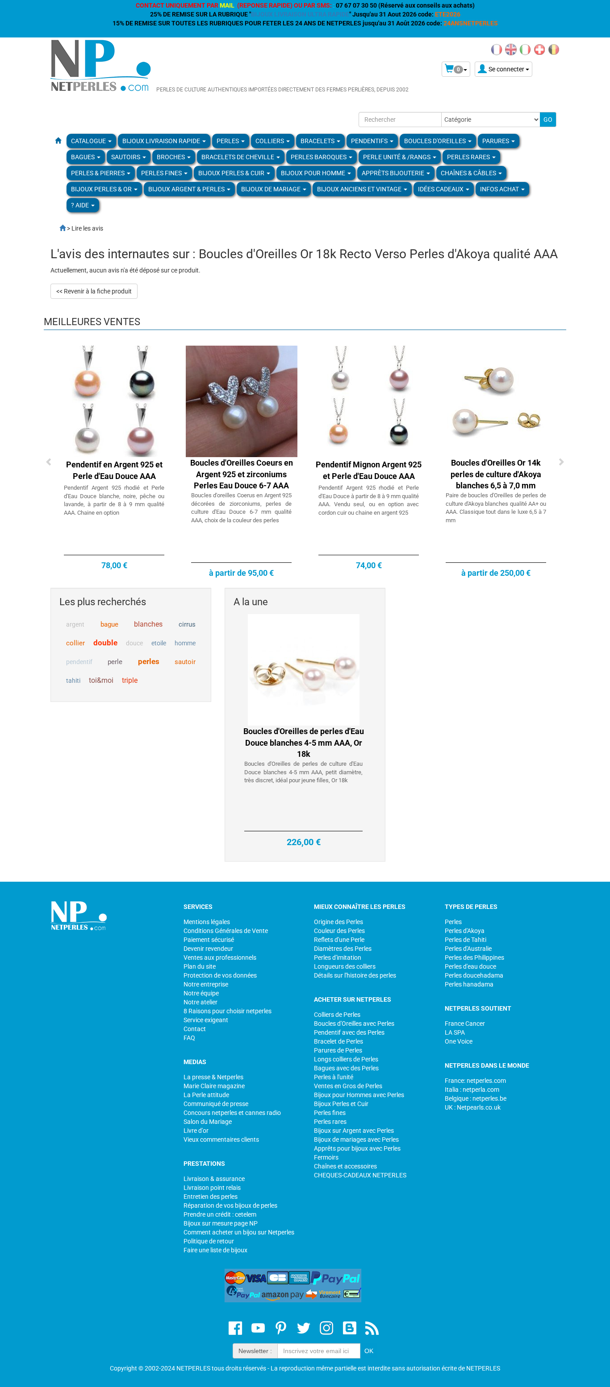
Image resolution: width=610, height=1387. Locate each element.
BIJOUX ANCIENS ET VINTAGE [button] (360, 189)
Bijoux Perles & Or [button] (102, 189)
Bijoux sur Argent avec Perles (354, 1130)
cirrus (187, 624)
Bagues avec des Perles (346, 1068)
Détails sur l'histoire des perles (355, 975)
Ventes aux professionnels (220, 957)
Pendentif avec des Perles (349, 1032)
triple (130, 680)
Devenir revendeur (208, 948)
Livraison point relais (212, 1187)
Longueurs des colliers (345, 966)
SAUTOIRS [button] (126, 157)
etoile (158, 643)
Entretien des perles (211, 1196)
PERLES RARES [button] (469, 157)
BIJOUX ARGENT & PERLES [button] (187, 189)
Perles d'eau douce (470, 966)
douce (134, 643)
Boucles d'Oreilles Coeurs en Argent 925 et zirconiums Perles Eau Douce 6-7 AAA (241, 474)
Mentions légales (207, 921)
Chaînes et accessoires (345, 1166)
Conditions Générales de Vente (226, 930)
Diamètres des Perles (343, 948)
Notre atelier (200, 1002)
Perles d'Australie (468, 948)
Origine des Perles (338, 921)
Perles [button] (228, 140)
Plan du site (200, 966)
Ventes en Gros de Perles (348, 1086)
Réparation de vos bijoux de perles (230, 1205)
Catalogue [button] (89, 140)
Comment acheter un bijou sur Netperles (239, 1232)
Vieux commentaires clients (221, 1139)
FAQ (189, 1037)
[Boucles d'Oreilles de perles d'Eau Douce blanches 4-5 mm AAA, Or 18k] (303, 669)
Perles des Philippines (474, 957)
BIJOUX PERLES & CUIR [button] (232, 173)
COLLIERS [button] (270, 140)
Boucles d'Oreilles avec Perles (354, 1023)
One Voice (458, 1041)
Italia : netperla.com (472, 1089)
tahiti (73, 680)
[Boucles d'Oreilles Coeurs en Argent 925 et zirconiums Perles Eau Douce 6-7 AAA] (241, 401)
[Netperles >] (58, 228)
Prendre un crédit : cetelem (220, 1214)
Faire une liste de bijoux (215, 1250)
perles (148, 661)
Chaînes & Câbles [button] (469, 173)
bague (109, 624)
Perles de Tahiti (465, 939)
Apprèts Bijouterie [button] (394, 173)
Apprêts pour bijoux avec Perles (357, 1148)
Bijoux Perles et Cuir (341, 1103)
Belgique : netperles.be (475, 1098)
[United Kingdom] (511, 49)
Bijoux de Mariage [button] (271, 189)
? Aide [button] (80, 205)
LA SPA (455, 1032)
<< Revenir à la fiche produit (94, 291)
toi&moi (101, 680)
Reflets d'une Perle (339, 939)
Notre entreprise (206, 984)
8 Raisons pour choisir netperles (228, 1011)
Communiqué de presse (216, 1103)
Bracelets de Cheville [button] (238, 157)
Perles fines (330, 1112)
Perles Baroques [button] (319, 157)
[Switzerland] (539, 49)
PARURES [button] (496, 140)
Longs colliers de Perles (346, 1059)
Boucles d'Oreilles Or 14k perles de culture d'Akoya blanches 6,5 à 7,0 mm (496, 474)
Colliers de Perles (337, 1014)
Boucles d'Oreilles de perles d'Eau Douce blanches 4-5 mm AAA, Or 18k (303, 743)
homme (185, 643)
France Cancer (465, 1023)
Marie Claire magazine (214, 1086)
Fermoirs (326, 1157)
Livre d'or (196, 1130)
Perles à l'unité (333, 1077)
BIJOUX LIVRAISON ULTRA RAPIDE (300, 14)
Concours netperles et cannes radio (232, 1112)
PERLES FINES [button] (162, 173)
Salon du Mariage (208, 1121)
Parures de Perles (338, 1050)
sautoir (185, 662)
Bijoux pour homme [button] (314, 173)
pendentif (79, 661)
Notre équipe (201, 993)
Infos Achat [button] (500, 189)
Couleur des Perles (339, 930)
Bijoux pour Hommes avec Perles (359, 1094)
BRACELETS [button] (318, 140)
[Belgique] (554, 49)
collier (75, 643)
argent (75, 624)
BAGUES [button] (83, 157)
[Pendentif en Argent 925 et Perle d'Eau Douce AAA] (114, 401)
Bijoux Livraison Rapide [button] (161, 140)
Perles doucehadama (474, 975)
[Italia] (525, 49)
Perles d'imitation (337, 957)
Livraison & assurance (214, 1178)
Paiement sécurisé (209, 939)
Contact (195, 1028)
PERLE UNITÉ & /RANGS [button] (397, 157)
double (105, 642)
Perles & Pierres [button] (98, 173)
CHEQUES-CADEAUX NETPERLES (360, 1175)
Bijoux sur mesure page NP (221, 1223)
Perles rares (330, 1121)
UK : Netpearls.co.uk (473, 1107)
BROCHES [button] (171, 157)
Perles (453, 921)
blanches (148, 624)
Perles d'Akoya (465, 930)
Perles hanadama (469, 984)
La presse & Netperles (213, 1077)
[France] (496, 49)
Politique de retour (209, 1241)
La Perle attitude (206, 1094)
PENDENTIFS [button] (370, 140)
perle (115, 662)
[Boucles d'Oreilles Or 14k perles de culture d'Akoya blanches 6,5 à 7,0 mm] (496, 401)
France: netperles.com (475, 1080)
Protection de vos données (220, 975)
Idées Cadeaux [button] (441, 189)
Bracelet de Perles (338, 1041)
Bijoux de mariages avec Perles (356, 1139)
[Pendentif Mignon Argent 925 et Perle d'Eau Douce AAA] (369, 401)
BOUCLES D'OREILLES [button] (435, 140)
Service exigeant (206, 1020)
